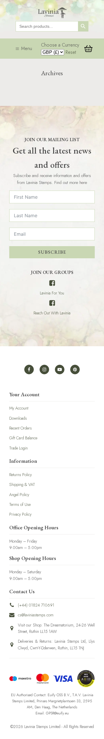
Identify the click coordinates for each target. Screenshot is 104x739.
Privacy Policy (20, 514)
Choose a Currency (60, 45)
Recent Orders (20, 428)
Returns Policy (20, 475)
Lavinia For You (52, 293)
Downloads (18, 418)
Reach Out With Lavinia (52, 313)
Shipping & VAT (22, 484)
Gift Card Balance (23, 438)
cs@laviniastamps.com (35, 615)
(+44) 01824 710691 (36, 605)
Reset (71, 52)
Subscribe (52, 252)
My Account (18, 408)
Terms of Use (20, 504)
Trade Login (18, 448)
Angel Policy (19, 494)
